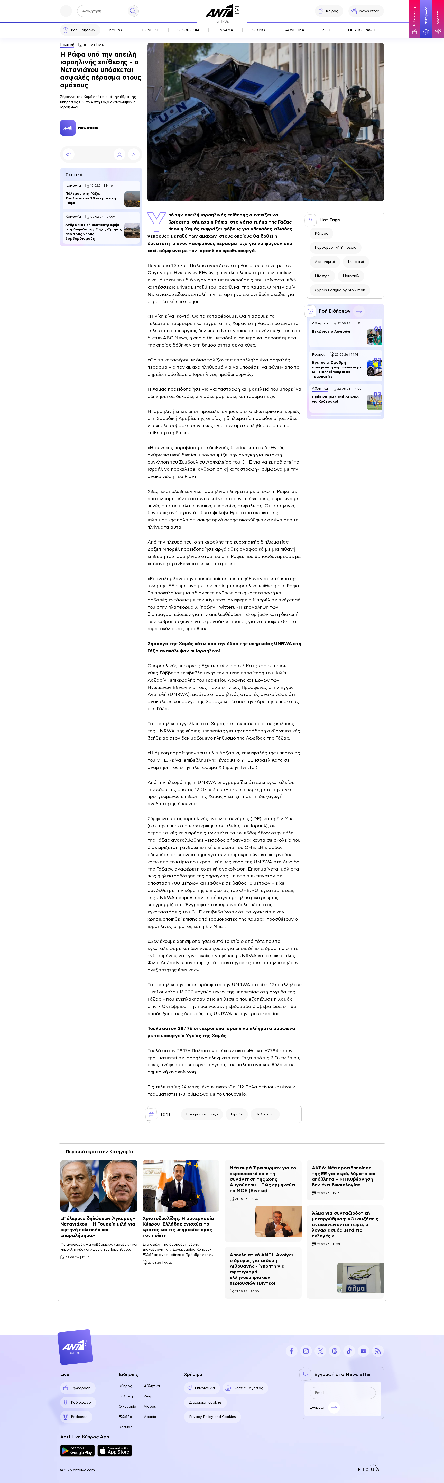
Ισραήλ (237, 1114)
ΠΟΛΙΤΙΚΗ (151, 30)
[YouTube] (363, 1351)
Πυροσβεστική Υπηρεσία (335, 248)
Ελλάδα (125, 1417)
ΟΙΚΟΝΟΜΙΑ (188, 30)
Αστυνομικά (325, 262)
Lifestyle (322, 276)
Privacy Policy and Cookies (212, 1417)
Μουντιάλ (351, 276)
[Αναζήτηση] (133, 11)
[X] (320, 1351)
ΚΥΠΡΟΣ (116, 30)
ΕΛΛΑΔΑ (225, 30)
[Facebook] (292, 1351)
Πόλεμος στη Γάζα (202, 1114)
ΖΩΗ (326, 30)
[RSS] (378, 1351)
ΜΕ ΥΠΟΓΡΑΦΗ (361, 30)
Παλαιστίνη (265, 1114)
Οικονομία (127, 1406)
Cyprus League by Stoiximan (340, 290)
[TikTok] (349, 1351)
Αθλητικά (152, 1386)
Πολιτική (67, 45)
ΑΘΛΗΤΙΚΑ (294, 30)
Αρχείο (150, 1417)
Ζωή (147, 1396)
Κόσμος (125, 1427)
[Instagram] (306, 1351)
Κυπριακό (356, 262)
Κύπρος (321, 233)
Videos (150, 1406)
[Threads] (335, 1351)
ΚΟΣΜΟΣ (259, 30)
